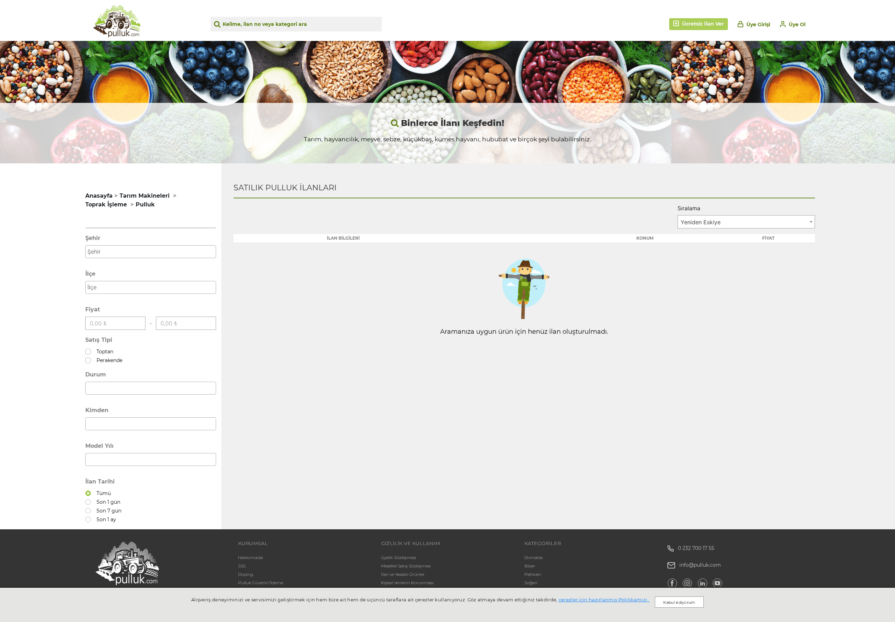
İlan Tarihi (100, 481)
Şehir (92, 238)
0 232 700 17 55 (694, 548)
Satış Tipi (98, 340)
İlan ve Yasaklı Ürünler (403, 574)
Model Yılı (99, 446)
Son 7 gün (107, 511)
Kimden (96, 410)
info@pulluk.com (700, 565)
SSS (241, 565)
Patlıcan (532, 574)
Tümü (102, 493)
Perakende (108, 360)
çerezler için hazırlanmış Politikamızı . (604, 599)
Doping (245, 574)
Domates (533, 557)
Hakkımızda (250, 557)
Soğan (530, 582)
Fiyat (92, 309)
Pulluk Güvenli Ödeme (260, 582)
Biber (529, 565)
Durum (95, 374)
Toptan (103, 351)
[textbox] (152, 251)
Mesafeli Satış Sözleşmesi (406, 565)
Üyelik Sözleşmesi (398, 557)
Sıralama (689, 208)
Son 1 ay (105, 519)
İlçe (90, 273)
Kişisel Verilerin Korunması (407, 582)
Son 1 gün (107, 502)
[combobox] (150, 251)
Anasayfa (99, 195)
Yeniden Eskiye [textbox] (701, 222)
